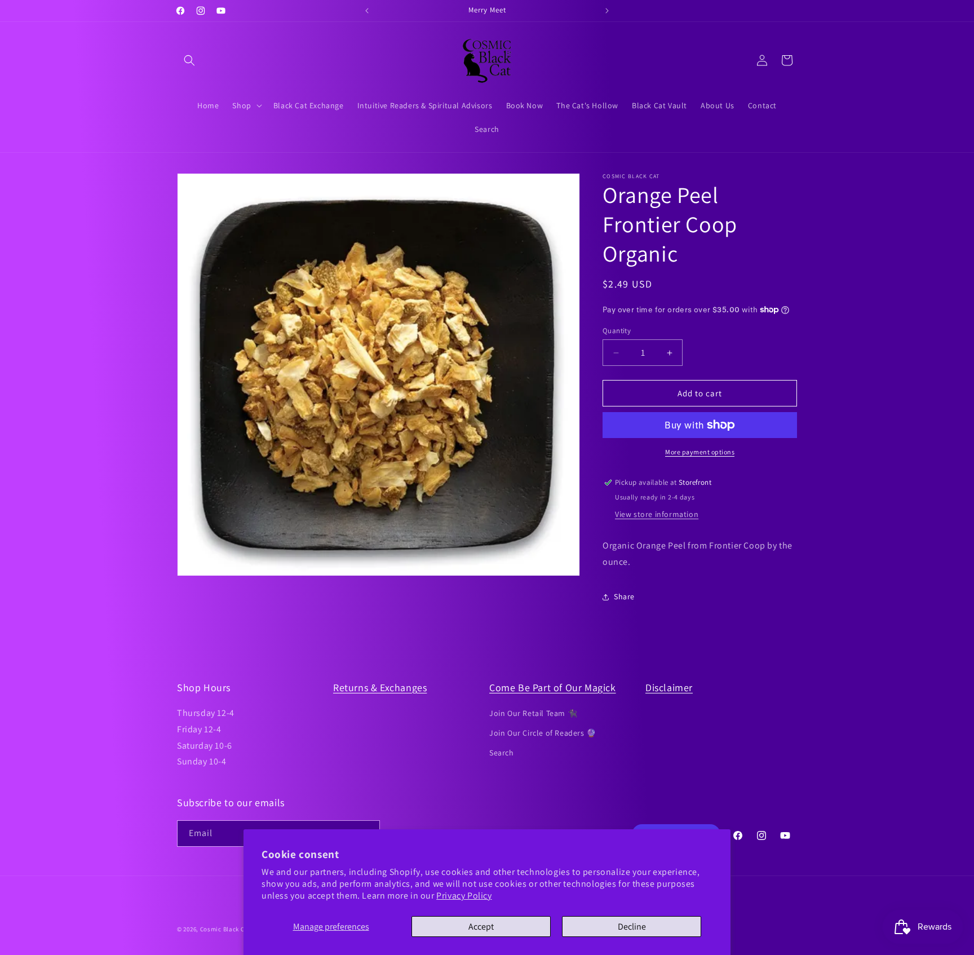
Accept (481, 926)
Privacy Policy (464, 895)
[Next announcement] (607, 10)
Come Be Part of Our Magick (552, 687)
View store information (656, 514)
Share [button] (624, 596)
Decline (632, 926)
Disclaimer (669, 687)
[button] (189, 60)
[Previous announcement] (367, 10)
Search (501, 753)
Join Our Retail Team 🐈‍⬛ (533, 713)
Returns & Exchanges (380, 687)
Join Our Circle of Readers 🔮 (542, 733)
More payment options (699, 452)
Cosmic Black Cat (225, 929)
